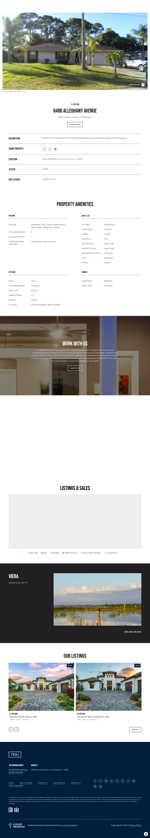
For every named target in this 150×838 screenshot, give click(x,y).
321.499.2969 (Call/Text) (18, 770)
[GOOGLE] (95, 786)
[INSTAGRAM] (101, 781)
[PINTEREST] (106, 781)
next (15, 84)
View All (135, 730)
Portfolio (42, 783)
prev (10, 84)
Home (11, 783)
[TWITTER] (128, 781)
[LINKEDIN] (112, 781)
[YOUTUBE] (134, 781)
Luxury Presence (69, 825)
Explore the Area (132, 632)
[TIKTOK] (117, 781)
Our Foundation (16, 786)
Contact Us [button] (75, 368)
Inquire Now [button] (75, 124)
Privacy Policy (135, 825)
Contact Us (76, 783)
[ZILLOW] (101, 786)
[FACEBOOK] (95, 781)
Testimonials (59, 783)
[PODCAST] (123, 781)
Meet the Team (26, 783)
